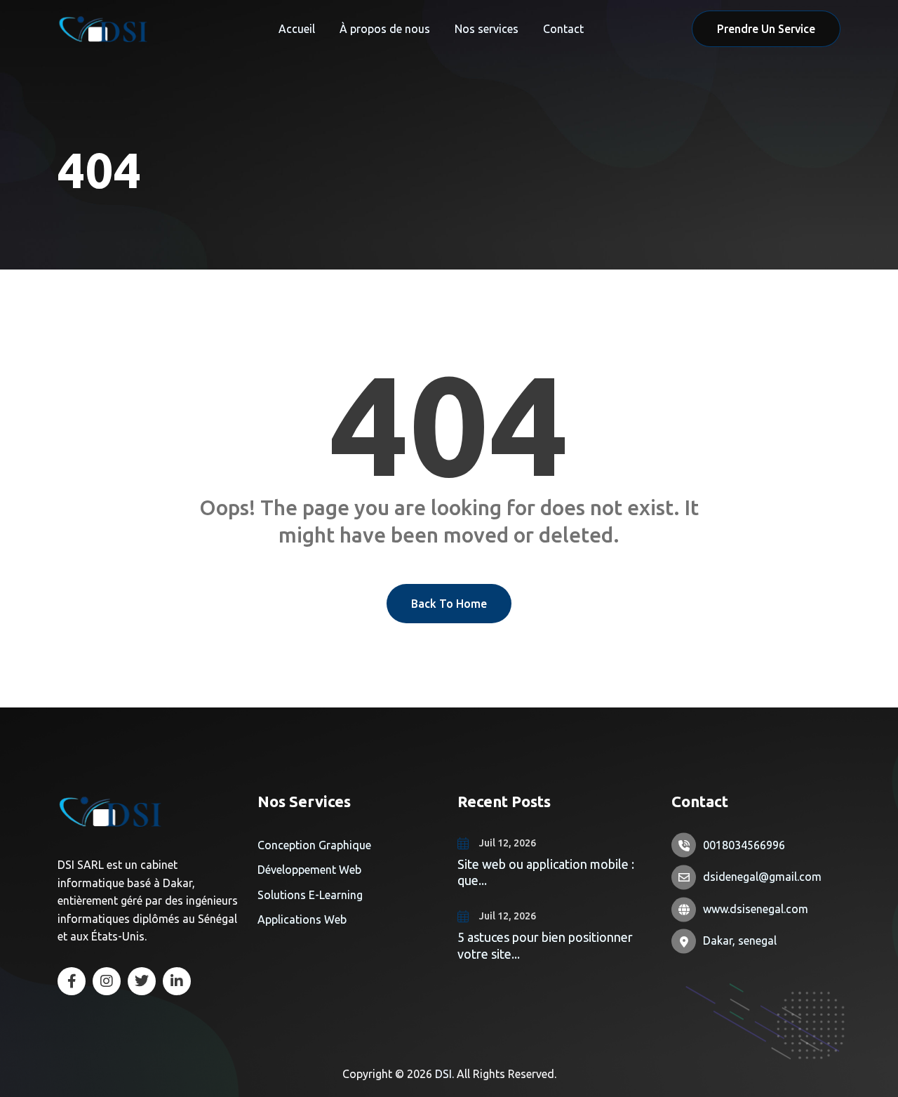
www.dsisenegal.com (755, 909)
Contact (563, 28)
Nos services (486, 28)
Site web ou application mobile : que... (545, 872)
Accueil (297, 28)
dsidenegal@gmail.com (762, 876)
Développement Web (309, 869)
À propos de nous (385, 28)
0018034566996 (744, 845)
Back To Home (449, 603)
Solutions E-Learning (310, 895)
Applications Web (302, 919)
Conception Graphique (314, 845)
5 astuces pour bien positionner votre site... (545, 945)
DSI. (446, 1074)
